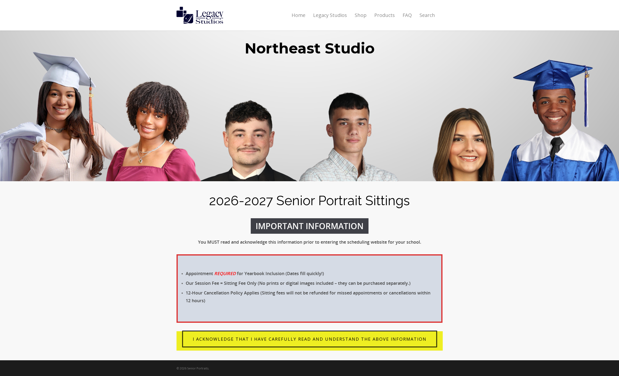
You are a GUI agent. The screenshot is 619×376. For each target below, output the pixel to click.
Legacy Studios (330, 15)
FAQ (407, 15)
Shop (361, 15)
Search (427, 15)
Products (384, 15)
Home (298, 15)
